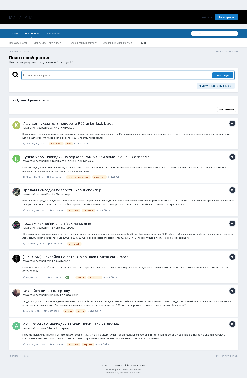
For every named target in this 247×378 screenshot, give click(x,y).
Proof (49, 194)
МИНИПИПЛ (21, 17)
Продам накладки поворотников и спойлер (61, 190)
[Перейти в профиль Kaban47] (16, 125)
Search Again (222, 75)
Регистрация (226, 17)
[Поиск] (234, 33)
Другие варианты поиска (216, 85)
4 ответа (57, 210)
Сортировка (226, 109)
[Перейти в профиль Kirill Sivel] (16, 225)
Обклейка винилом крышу (46, 291)
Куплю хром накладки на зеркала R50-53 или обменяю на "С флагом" (85, 157)
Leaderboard (53, 33)
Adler (49, 328)
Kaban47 (51, 127)
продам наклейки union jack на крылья (57, 223)
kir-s (49, 160)
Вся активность (18, 42)
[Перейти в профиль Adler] (16, 326)
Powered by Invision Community (123, 372)
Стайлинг (72, 294)
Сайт (15, 33)
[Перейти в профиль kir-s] (16, 159)
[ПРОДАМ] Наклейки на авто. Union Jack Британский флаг (75, 257)
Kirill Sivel (52, 227)
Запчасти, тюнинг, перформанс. (74, 160)
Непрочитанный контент (82, 42)
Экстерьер (67, 127)
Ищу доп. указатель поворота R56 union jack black (67, 123)
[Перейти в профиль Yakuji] (16, 259)
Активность (31, 33)
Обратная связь (135, 365)
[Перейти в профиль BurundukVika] (16, 293)
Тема (116, 365)
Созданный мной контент (117, 42)
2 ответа (55, 277)
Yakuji (49, 260)
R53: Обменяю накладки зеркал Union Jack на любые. (71, 324)
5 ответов (55, 176)
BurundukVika (54, 294)
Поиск (142, 42)
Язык (105, 365)
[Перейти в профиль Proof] (16, 192)
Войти (206, 17)
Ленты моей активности (48, 42)
